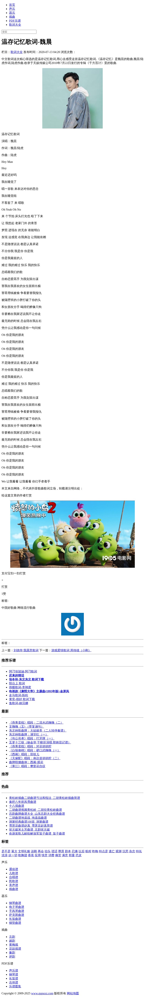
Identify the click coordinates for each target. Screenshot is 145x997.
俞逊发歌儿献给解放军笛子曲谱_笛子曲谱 (37, 833)
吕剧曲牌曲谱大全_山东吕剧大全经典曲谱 (37, 813)
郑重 (72, 855)
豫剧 (12, 952)
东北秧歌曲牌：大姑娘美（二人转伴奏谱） (37, 730)
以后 (82, 851)
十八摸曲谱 (16, 805)
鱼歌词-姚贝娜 (18, 703)
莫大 (14, 851)
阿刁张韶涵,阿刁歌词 (23, 671)
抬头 (48, 851)
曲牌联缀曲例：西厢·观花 (26, 762)
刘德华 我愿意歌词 (26, 650)
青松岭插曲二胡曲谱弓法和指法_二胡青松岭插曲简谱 (44, 797)
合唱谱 (13, 877)
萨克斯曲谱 (16, 914)
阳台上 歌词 (17, 683)
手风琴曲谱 (16, 910)
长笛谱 (13, 978)
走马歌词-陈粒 (18, 695)
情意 (45, 855)
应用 (38, 855)
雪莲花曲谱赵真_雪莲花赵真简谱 (31, 825)
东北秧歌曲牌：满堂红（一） (28, 734)
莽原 (61, 851)
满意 (65, 855)
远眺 (34, 851)
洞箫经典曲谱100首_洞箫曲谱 (28, 821)
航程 (88, 851)
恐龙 (79, 855)
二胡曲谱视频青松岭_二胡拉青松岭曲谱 (35, 809)
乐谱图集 (15, 986)
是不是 (6, 851)
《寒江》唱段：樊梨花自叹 (27, 766)
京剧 (12, 936)
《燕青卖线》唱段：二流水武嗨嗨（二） (36, 722)
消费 (51, 855)
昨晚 (95, 851)
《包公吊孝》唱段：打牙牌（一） (31, 738)
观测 (119, 851)
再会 (41, 851)
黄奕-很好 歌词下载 (22, 699)
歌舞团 (22, 855)
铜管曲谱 (15, 922)
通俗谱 (13, 869)
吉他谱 (13, 982)
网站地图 (73, 993)
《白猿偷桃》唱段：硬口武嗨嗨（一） (34, 750)
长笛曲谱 (15, 918)
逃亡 (112, 851)
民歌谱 (13, 881)
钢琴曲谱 (15, 903)
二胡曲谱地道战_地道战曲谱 (28, 817)
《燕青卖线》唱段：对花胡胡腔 (30, 746)
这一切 (12, 855)
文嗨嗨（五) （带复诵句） (26, 726)
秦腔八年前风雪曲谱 (22, 801)
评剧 (12, 956)
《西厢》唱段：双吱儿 (24, 754)
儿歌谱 (13, 873)
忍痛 (75, 851)
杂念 (132, 851)
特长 (139, 851)
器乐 (12, 12)
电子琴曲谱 (16, 907)
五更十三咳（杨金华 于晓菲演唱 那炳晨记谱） (40, 742)
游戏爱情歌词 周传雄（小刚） (71, 650)
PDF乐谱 (15, 20)
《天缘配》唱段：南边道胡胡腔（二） (34, 758)
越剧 (12, 940)
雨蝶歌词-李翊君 (20, 687)
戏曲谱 (13, 889)
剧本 (68, 851)
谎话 (54, 851)
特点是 (103, 851)
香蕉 (31, 855)
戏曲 (12, 16)
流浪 (5, 855)
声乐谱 (13, 970)
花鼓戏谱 (15, 948)
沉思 (125, 851)
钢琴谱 (13, 974)
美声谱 (13, 885)
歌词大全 (15, 24)
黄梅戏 (13, 944)
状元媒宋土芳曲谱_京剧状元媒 (29, 829)
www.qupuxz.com (42, 993)
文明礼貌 (24, 851)
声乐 (12, 8)
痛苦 (58, 855)
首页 (12, 4)
